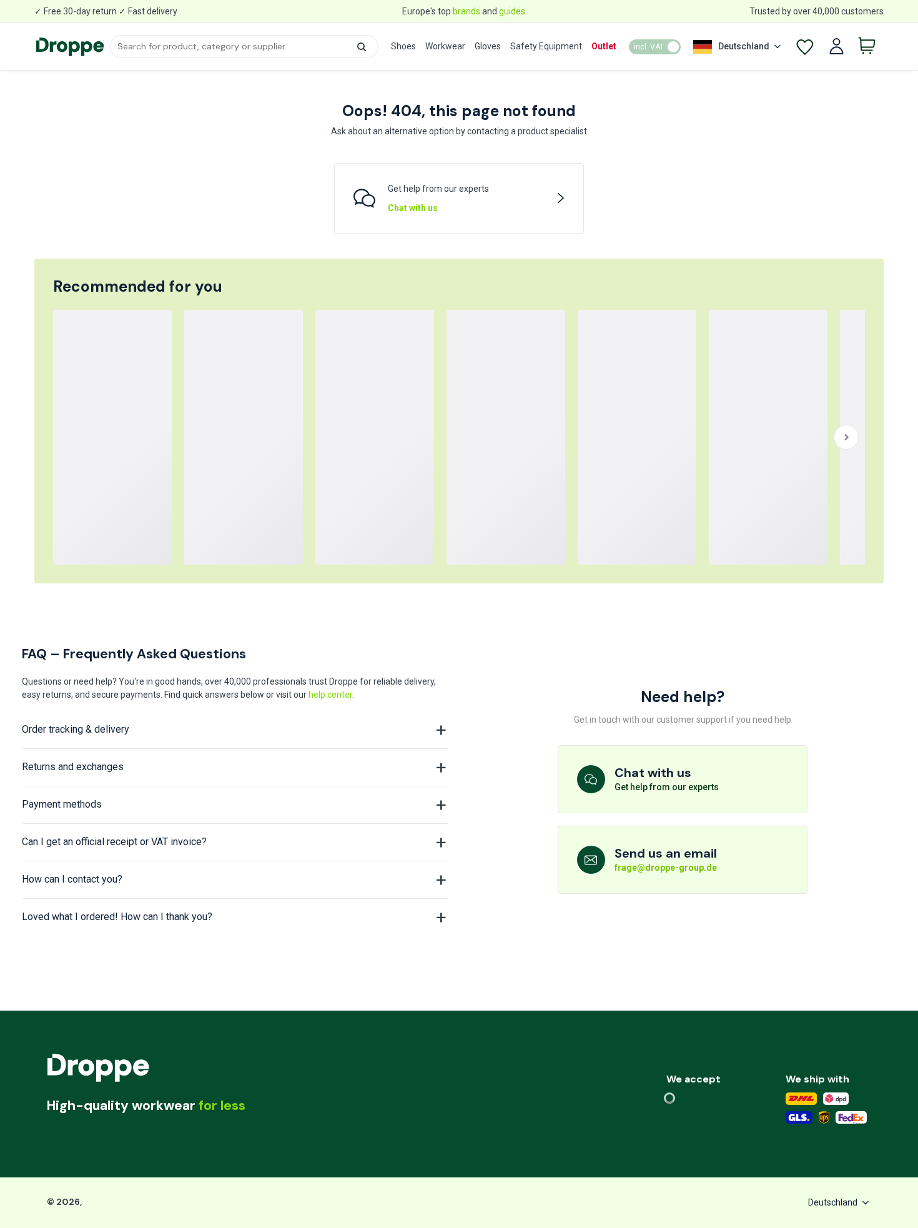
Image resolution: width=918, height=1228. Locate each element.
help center (330, 695)
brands (466, 11)
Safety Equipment (546, 46)
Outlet (603, 46)
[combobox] (244, 46)
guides (512, 11)
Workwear (445, 46)
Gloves (488, 46)
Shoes (403, 46)
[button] (361, 46)
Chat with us (413, 208)
